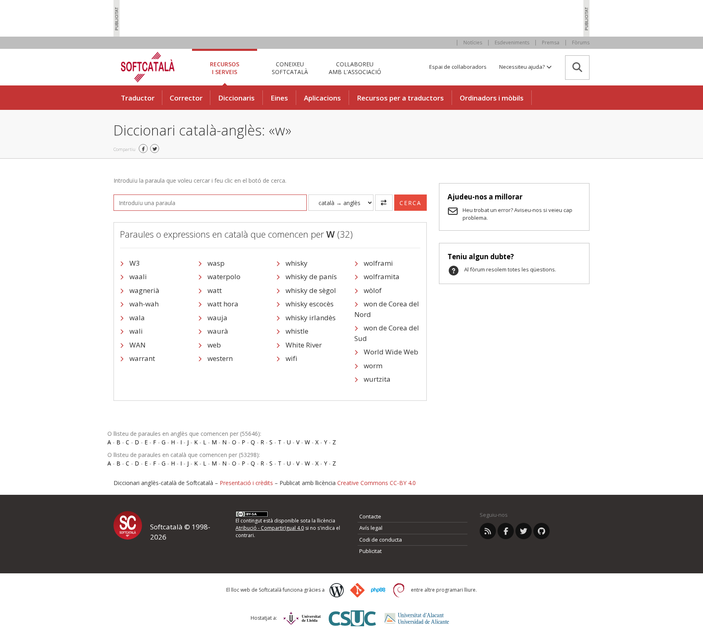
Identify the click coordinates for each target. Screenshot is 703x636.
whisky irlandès (311, 317)
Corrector (186, 98)
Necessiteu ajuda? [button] (522, 66)
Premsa (550, 42)
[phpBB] (378, 590)
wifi (291, 358)
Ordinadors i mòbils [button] (492, 98)
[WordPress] (336, 590)
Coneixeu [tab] (290, 67)
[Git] (357, 590)
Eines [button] (279, 98)
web (214, 345)
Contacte (370, 516)
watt (214, 290)
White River (304, 345)
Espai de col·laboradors (458, 66)
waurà (217, 331)
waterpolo (223, 276)
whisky (297, 263)
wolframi (378, 263)
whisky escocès (310, 303)
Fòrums (580, 42)
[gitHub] (541, 531)
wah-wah (144, 303)
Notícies (472, 42)
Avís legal (370, 527)
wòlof (373, 290)
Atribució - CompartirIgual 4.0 (270, 528)
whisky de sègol (311, 290)
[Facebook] (506, 531)
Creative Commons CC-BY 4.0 (376, 483)
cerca (410, 203)
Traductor (138, 98)
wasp (216, 263)
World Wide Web (391, 351)
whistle (297, 331)
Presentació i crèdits (246, 483)
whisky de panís (311, 276)
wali (136, 331)
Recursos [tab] (224, 67)
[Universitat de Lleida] (302, 618)
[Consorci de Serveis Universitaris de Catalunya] (352, 618)
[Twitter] (523, 531)
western (220, 358)
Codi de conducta (380, 539)
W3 (134, 263)
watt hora (222, 303)
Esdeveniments (512, 42)
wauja (217, 317)
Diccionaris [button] (236, 98)
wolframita (382, 276)
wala (137, 317)
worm (373, 365)
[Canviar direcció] (384, 203)
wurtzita (377, 379)
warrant (142, 358)
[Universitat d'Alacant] (417, 618)
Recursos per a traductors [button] (400, 98)
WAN (137, 345)
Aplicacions (322, 98)
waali (138, 276)
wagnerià (144, 290)
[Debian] (399, 590)
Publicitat (370, 551)
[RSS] (488, 531)
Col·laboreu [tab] (355, 67)
